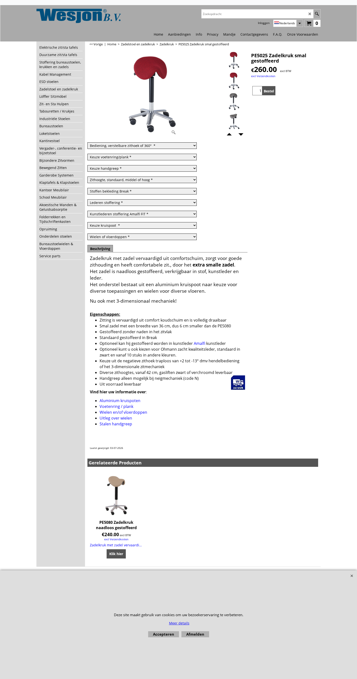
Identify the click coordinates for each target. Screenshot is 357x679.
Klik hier (116, 553)
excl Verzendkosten (263, 76)
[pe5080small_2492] (234, 122)
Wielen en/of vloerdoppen (123, 412)
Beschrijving (100, 248)
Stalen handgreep (116, 424)
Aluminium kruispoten (120, 400)
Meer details (179, 623)
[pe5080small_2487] (234, 81)
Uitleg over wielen (116, 418)
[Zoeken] (316, 13)
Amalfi (199, 343)
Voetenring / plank (117, 406)
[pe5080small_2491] (234, 101)
